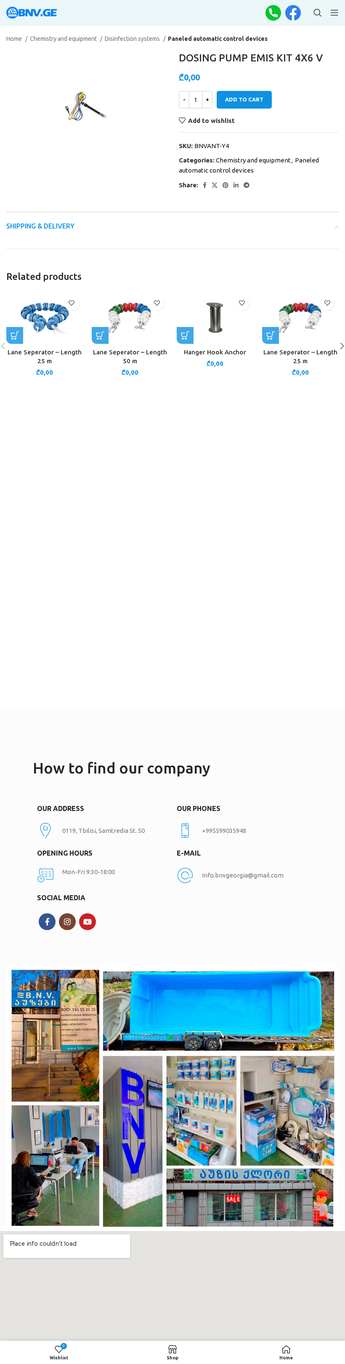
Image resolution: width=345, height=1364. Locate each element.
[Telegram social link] (246, 185)
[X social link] (214, 185)
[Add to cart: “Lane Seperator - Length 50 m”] (100, 335)
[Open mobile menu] (334, 12)
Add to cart (244, 99)
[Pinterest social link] (225, 185)
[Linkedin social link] (236, 185)
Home (14, 38)
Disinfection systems (133, 38)
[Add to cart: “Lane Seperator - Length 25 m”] (14, 335)
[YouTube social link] (87, 921)
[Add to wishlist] (71, 303)
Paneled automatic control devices (218, 38)
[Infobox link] (242, 830)
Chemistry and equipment (64, 38)
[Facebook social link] (204, 185)
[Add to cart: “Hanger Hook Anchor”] (185, 335)
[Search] (317, 12)
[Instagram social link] (67, 921)
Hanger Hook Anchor (215, 352)
